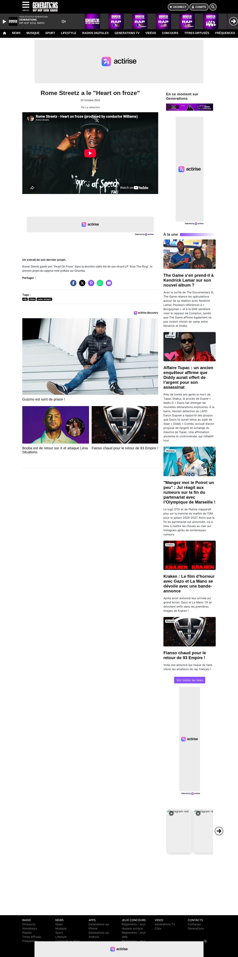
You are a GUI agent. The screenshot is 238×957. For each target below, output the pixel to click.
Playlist (27, 932)
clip (25, 299)
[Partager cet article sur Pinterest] (90, 285)
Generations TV (127, 33)
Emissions (28, 924)
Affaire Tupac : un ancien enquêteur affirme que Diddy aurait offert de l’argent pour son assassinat (188, 377)
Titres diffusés (196, 33)
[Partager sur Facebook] (72, 285)
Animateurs (29, 928)
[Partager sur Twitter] (81, 285)
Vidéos (150, 33)
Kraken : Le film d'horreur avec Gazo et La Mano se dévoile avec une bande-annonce (188, 583)
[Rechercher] (213, 6)
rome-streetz (44, 299)
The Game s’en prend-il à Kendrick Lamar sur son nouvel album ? (188, 280)
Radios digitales (95, 33)
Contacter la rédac (67, 941)
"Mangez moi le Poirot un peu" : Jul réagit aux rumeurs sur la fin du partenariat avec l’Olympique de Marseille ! (189, 492)
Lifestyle (68, 33)
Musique (33, 33)
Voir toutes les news (189, 680)
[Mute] (63, 21)
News (16, 33)
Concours (170, 33)
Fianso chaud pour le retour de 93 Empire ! (184, 655)
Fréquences (225, 33)
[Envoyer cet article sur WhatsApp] (99, 285)
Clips (158, 928)
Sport (50, 33)
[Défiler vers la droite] (219, 831)
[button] (179, 831)
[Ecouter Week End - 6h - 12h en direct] (189, 107)
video (32, 299)
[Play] (5, 22)
